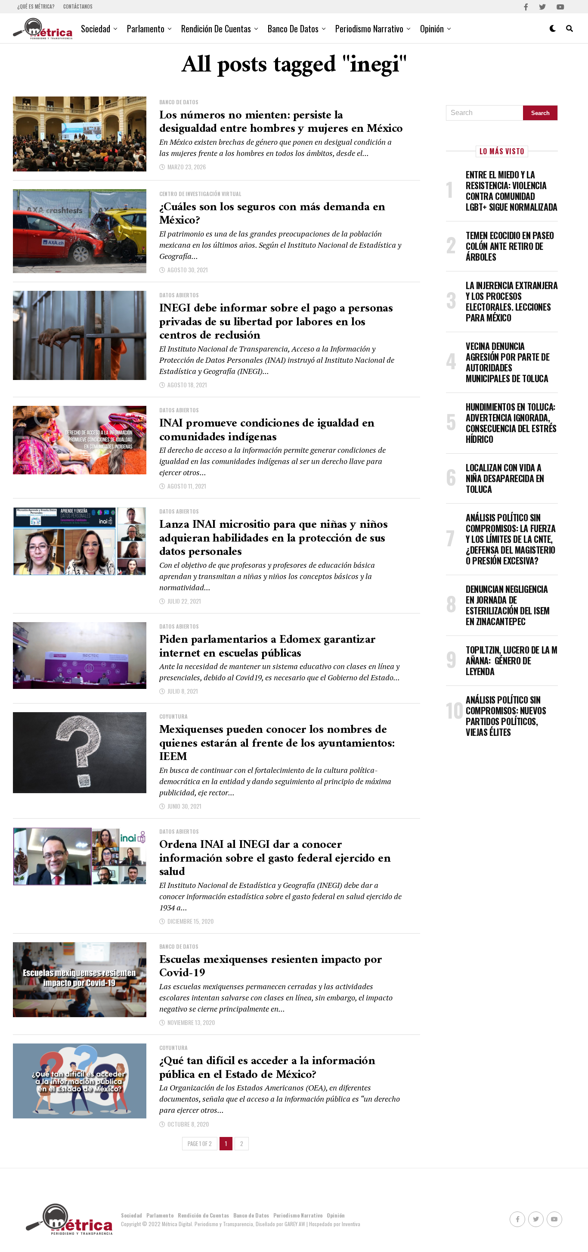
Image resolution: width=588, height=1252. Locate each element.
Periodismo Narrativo (369, 28)
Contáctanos (78, 6)
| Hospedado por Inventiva (333, 1223)
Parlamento (145, 28)
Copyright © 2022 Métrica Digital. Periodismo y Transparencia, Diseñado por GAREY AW (213, 1223)
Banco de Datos (293, 28)
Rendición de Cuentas (216, 28)
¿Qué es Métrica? (36, 6)
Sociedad (95, 28)
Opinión (432, 28)
